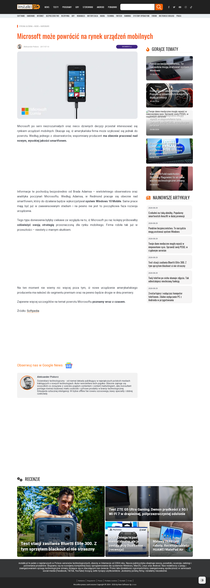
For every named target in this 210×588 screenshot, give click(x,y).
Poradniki (112, 7)
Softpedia (33, 311)
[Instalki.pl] (28, 7)
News (47, 7)
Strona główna (26, 26)
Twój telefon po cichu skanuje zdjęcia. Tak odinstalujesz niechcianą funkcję (168, 279)
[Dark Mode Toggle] (202, 580)
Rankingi (127, 16)
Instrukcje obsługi (166, 16)
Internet (40, 16)
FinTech (119, 16)
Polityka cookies (111, 581)
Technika (110, 16)
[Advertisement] (77, 166)
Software (21, 16)
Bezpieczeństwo (52, 16)
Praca (100, 581)
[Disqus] (77, 437)
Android (100, 7)
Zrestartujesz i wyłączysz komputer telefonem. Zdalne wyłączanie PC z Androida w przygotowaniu (165, 296)
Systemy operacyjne (141, 16)
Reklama (81, 581)
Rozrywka (65, 16)
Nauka (102, 16)
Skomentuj (127, 47)
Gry (77, 7)
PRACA (178, 16)
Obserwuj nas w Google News (40, 365)
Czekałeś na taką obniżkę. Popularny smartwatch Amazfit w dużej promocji (166, 214)
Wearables (81, 16)
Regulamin (91, 581)
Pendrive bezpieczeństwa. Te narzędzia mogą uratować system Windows (167, 229)
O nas (130, 581)
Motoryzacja (92, 16)
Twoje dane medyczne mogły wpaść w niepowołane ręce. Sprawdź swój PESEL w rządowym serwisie (168, 247)
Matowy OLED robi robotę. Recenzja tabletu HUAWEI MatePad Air (171, 545)
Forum (154, 16)
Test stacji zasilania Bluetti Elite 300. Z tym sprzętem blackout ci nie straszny (167, 264)
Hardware (31, 16)
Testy (55, 7)
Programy (67, 7)
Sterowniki (88, 7)
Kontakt (122, 581)
